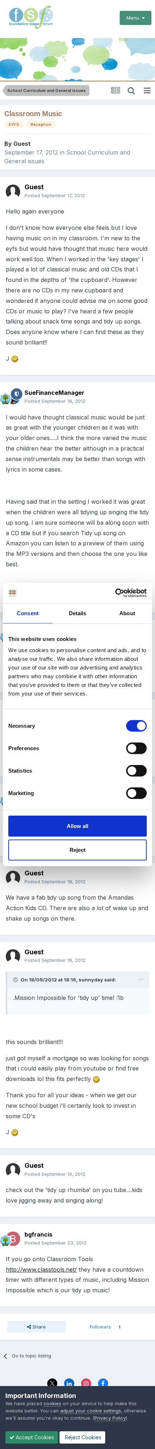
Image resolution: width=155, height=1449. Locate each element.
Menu (134, 18)
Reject (77, 849)
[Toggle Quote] (16, 980)
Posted (55, 195)
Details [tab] (78, 613)
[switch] (136, 748)
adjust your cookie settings (90, 1411)
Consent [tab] (28, 613)
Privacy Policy (110, 1418)
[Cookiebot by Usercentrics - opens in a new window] (115, 593)
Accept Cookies (34, 1437)
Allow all (77, 826)
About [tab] (127, 613)
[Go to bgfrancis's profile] (13, 1239)
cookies (52, 1403)
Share (38, 1327)
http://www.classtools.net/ (41, 1269)
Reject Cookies (82, 1437)
